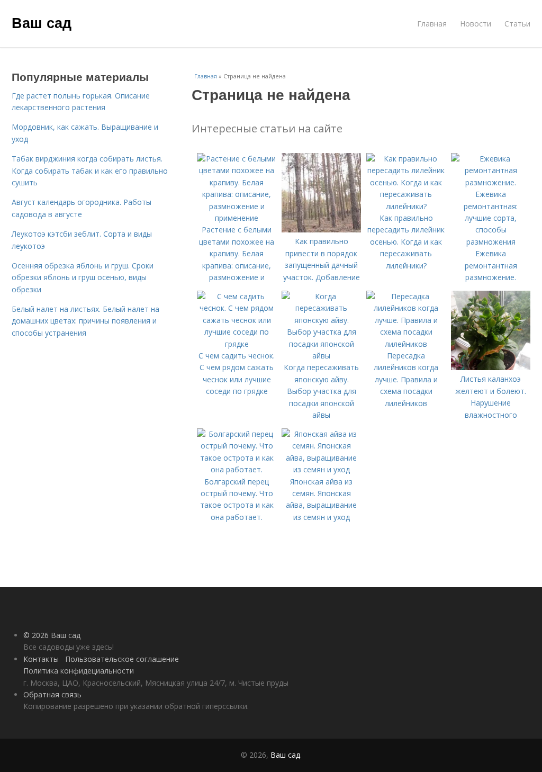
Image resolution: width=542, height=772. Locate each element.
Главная (432, 24)
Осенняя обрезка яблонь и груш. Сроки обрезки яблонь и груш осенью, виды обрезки (82, 277)
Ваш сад (41, 22)
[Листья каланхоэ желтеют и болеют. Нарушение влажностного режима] (490, 367)
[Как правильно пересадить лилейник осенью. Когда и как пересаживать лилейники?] (406, 206)
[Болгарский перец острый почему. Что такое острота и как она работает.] (236, 469)
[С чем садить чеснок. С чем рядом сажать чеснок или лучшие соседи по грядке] (236, 344)
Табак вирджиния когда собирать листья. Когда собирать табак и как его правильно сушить (90, 170)
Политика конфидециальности (78, 671)
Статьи (517, 24)
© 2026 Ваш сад (51, 635)
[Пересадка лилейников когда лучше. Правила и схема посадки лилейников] (406, 344)
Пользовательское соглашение (122, 659)
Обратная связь (52, 694)
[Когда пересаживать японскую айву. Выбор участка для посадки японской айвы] (321, 356)
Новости (475, 24)
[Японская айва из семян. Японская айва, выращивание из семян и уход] (321, 469)
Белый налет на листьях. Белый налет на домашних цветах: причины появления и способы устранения (85, 321)
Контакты (41, 659)
